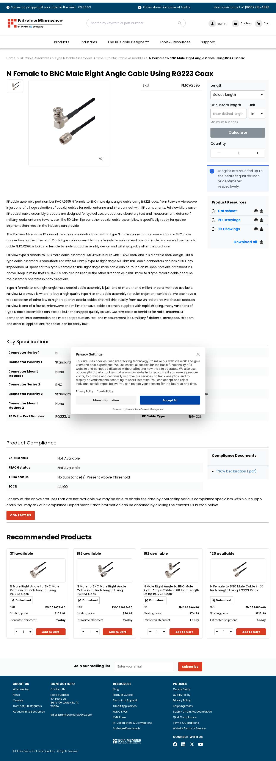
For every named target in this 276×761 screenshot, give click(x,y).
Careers (18, 700)
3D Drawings (229, 229)
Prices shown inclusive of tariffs (166, 7)
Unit (252, 105)
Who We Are (20, 689)
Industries (89, 42)
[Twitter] (192, 744)
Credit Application (125, 706)
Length (216, 85)
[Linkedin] (183, 744)
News (16, 695)
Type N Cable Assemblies (74, 58)
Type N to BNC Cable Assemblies (120, 58)
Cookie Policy (181, 689)
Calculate (238, 132)
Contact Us (57, 689)
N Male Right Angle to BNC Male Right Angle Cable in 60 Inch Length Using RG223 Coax (171, 590)
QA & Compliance (184, 717)
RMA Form (119, 717)
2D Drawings (229, 219)
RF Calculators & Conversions (132, 723)
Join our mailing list (92, 666)
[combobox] (136, 23)
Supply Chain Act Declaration (192, 711)
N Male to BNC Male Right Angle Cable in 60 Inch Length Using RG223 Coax (101, 590)
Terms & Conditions (186, 723)
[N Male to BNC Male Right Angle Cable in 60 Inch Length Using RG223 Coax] (104, 564)
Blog (116, 689)
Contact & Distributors (27, 706)
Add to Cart (51, 632)
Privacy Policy (182, 700)
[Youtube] (200, 744)
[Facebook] (175, 744)
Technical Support (125, 700)
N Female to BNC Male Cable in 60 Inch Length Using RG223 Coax (236, 588)
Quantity (218, 143)
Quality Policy (181, 695)
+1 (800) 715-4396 (255, 7)
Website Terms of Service (189, 728)
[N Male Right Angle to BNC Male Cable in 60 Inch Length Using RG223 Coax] (37, 564)
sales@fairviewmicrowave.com (71, 714)
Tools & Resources (174, 42)
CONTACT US (20, 515)
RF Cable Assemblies (35, 58)
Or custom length (225, 105)
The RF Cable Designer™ (128, 42)
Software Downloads (126, 728)
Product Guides (123, 695)
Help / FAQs (120, 711)
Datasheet (227, 210)
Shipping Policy (183, 706)
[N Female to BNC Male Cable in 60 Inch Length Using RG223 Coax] (238, 564)
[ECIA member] (127, 741)
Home (11, 58)
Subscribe (190, 667)
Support (208, 42)
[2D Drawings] (256, 219)
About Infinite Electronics (29, 711)
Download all (246, 241)
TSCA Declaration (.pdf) (236, 471)
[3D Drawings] (256, 229)
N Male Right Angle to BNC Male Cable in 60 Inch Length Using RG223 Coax (34, 590)
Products (61, 42)
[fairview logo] (35, 22)
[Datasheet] (256, 210)
